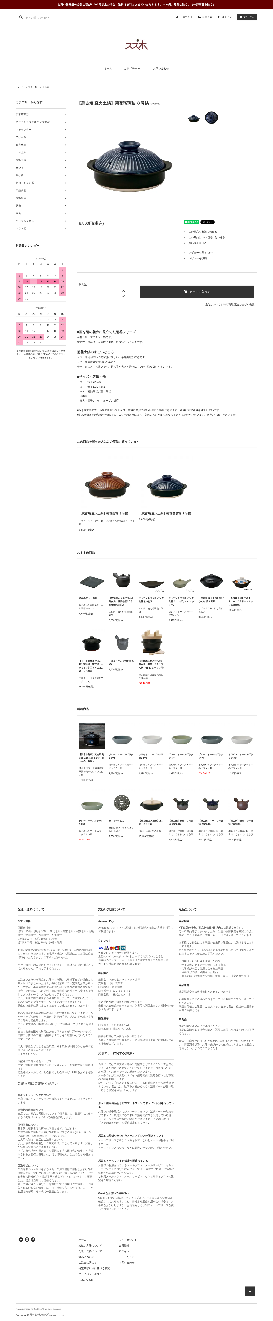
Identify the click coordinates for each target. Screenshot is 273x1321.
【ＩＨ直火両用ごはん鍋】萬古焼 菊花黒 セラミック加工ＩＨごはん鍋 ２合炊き (91, 666)
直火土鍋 (32, 87)
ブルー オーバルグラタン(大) (211, 756)
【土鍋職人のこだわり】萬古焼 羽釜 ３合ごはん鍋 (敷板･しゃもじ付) (151, 664)
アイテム (248, 16)
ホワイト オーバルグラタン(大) (240, 756)
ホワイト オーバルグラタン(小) (151, 756)
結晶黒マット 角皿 (88, 598)
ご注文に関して (88, 1262)
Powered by (21, 1315)
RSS (81, 1279)
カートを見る (126, 1256)
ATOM (89, 1279)
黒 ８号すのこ (116, 820)
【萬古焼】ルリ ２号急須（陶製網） (211, 822)
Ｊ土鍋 (45, 87)
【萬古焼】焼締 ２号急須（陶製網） (240, 822)
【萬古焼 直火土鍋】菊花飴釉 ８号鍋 (103, 513)
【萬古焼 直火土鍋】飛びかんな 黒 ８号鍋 (211, 600)
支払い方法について (90, 1245)
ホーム (108, 68)
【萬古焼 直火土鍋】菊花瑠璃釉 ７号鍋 (165, 513)
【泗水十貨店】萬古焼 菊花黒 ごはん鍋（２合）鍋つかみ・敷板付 (91, 757)
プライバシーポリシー (92, 1274)
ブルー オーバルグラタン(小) (121, 756)
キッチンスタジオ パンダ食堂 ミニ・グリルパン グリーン (181, 601)
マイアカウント (128, 1239)
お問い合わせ (161, 68)
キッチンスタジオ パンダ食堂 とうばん (151, 600)
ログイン (227, 16)
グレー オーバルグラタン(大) (91, 822)
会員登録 (207, 16)
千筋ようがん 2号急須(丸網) (121, 663)
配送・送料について (90, 1251)
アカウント (186, 16)
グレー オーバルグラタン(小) (181, 756)
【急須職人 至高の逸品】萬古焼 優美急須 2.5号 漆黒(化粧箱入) (121, 601)
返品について (212, 304)
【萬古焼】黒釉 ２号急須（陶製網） (181, 822)
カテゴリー (130, 68)
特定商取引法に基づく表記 (238, 304)
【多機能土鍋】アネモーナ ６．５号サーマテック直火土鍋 (241, 601)
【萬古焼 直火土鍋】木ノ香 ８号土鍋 (151, 822)
